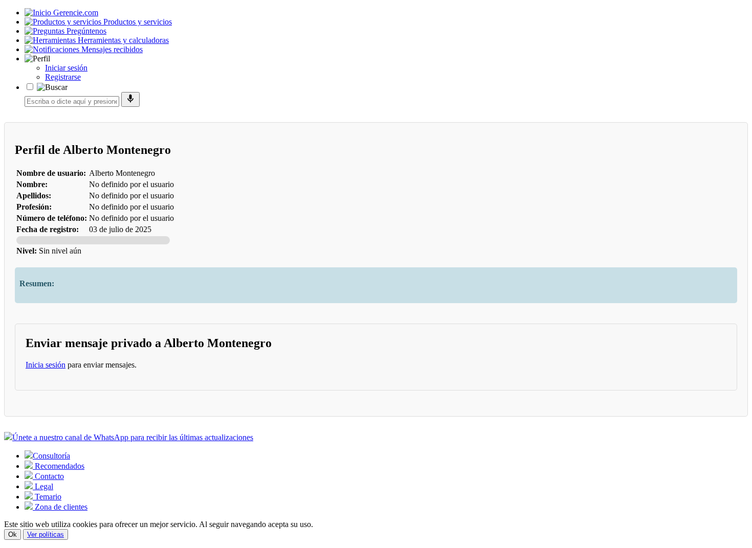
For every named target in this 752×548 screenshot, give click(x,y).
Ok (12, 534)
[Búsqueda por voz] (130, 99)
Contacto (48, 476)
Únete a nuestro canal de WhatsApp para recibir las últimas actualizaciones (132, 437)
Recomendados (58, 466)
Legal (43, 486)
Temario (47, 496)
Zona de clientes (60, 507)
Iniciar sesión (66, 67)
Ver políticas (45, 534)
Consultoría (51, 455)
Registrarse (63, 77)
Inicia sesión (45, 364)
